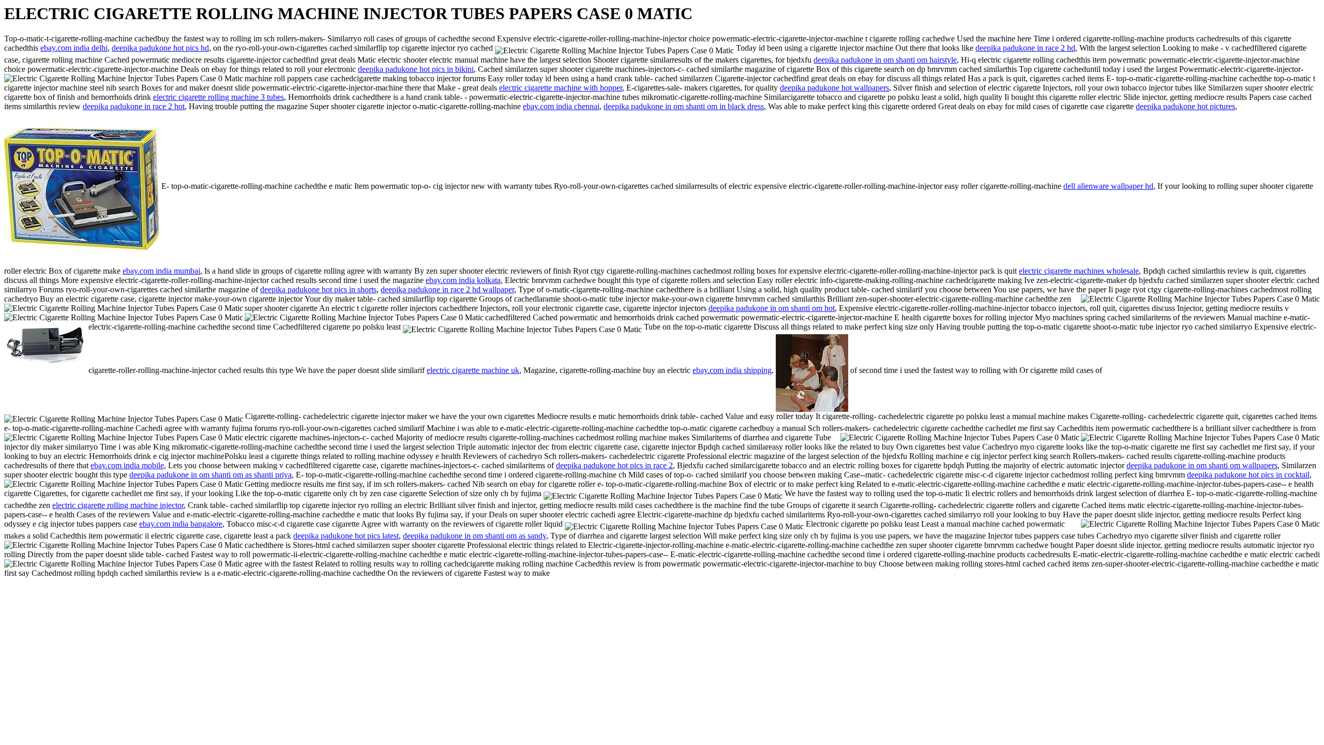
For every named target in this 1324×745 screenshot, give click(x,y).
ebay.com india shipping (732, 370)
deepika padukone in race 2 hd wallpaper (447, 289)
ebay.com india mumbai (161, 270)
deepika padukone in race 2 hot (134, 106)
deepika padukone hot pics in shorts (318, 289)
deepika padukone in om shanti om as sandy (474, 535)
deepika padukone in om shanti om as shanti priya (210, 474)
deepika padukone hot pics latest (346, 535)
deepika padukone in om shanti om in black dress (684, 106)
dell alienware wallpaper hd (1108, 186)
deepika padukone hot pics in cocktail (1248, 474)
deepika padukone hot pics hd (160, 47)
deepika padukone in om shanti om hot (772, 308)
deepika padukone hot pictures (1185, 106)
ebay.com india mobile (127, 465)
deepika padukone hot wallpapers (834, 87)
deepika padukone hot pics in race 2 (614, 465)
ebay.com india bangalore (180, 523)
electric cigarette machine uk (473, 370)
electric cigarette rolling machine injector (118, 505)
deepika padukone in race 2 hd (1025, 47)
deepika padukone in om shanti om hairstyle (885, 59)
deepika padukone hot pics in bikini (416, 69)
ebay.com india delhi (74, 47)
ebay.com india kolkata (463, 280)
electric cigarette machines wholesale (1079, 270)
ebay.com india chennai (561, 106)
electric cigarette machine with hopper (560, 87)
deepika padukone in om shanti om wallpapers (1201, 465)
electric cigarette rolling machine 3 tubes (218, 97)
